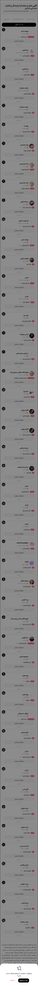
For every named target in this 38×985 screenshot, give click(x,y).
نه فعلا (12, 980)
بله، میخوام (24, 980)
